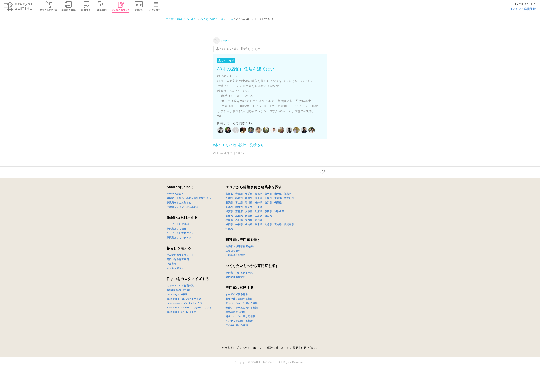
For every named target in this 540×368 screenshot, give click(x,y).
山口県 (268, 216)
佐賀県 (239, 224)
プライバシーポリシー (250, 347)
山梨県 (268, 202)
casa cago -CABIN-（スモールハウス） (189, 307)
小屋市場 (172, 263)
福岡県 (229, 224)
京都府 (239, 211)
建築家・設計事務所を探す (240, 246)
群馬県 (248, 198)
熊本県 (258, 224)
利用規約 (228, 347)
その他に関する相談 (237, 325)
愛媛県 (248, 220)
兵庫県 (258, 211)
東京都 (278, 198)
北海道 (229, 193)
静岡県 (239, 207)
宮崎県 (278, 224)
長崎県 (248, 224)
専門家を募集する (236, 277)
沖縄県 (229, 229)
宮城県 (258, 193)
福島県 (288, 193)
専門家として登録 (176, 228)
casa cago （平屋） (178, 294)
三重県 (258, 207)
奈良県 (268, 211)
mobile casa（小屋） (179, 290)
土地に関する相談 (236, 312)
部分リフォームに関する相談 (242, 307)
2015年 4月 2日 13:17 (229, 153)
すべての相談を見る (237, 294)
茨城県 (229, 198)
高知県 (258, 220)
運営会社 (273, 347)
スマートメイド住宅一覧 (180, 285)
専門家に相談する (240, 287)
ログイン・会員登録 (522, 9)
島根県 (239, 216)
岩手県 (248, 193)
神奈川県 (289, 198)
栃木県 (239, 198)
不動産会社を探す (236, 255)
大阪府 (248, 211)
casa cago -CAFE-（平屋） (183, 312)
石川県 (248, 202)
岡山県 (248, 216)
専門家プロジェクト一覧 (239, 272)
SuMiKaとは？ (175, 193)
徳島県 (229, 220)
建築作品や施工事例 (178, 259)
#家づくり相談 (224, 145)
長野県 (278, 202)
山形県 (278, 193)
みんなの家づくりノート (180, 255)
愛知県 (248, 207)
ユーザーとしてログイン (180, 233)
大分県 (268, 224)
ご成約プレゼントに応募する (183, 207)
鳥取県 (229, 216)
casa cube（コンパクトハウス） (185, 298)
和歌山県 (279, 211)
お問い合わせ (309, 347)
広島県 (258, 216)
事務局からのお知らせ (179, 202)
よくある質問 (289, 347)
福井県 (258, 202)
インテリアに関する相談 (239, 320)
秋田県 (268, 193)
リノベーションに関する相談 (242, 303)
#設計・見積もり (250, 145)
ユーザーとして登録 (178, 224)
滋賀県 (229, 211)
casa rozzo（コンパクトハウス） (186, 303)
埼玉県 (258, 198)
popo (225, 40)
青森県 (239, 193)
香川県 (239, 220)
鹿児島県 (289, 224)
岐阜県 (229, 207)
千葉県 (268, 198)
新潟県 (229, 202)
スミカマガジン (175, 268)
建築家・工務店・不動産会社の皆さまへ (189, 198)
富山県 (239, 202)
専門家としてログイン (179, 237)
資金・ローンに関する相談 (240, 316)
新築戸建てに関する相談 (239, 298)
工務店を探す (233, 251)
